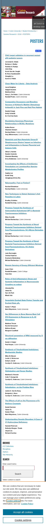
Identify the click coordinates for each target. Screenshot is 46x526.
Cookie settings (13, 501)
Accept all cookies (23, 512)
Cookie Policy (27, 504)
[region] (23, 503)
